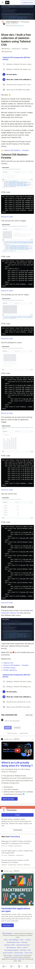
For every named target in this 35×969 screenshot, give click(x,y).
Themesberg (25, 22)
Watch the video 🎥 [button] (9, 799)
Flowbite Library (9, 668)
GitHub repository (10, 670)
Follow (17, 815)
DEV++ (22, 939)
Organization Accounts (23, 945)
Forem (10, 955)
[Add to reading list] (20, 966)
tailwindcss (6, 49)
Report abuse (24, 733)
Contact (25, 947)
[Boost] (27, 966)
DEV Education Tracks (13, 942)
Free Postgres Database (11, 950)
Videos (28, 939)
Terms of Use (28, 952)
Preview (17, 728)
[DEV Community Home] (7, 2)
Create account (27, 2)
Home (5, 939)
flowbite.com (20, 25)
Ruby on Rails (18, 959)
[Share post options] (32, 966)
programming (7, 51)
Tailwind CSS (8, 663)
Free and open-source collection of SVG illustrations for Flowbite (15, 862)
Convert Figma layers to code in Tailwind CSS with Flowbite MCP (17, 853)
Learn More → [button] (7, 925)
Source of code (7, 217)
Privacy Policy (19, 952)
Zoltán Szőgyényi (12, 22)
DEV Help (24, 942)
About (19, 947)
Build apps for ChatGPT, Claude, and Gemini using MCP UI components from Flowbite (16, 843)
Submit (7, 728)
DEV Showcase (11, 947)
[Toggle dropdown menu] (32, 739)
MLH (29, 950)
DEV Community (7, 933)
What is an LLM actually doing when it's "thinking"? (17, 764)
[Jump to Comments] (12, 966)
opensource (16, 49)
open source (19, 955)
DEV (10, 957)
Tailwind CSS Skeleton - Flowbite (16, 150)
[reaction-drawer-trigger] (4, 966)
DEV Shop (23, 950)
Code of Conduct (12, 733)
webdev (25, 49)
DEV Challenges (13, 939)
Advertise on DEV (9, 945)
